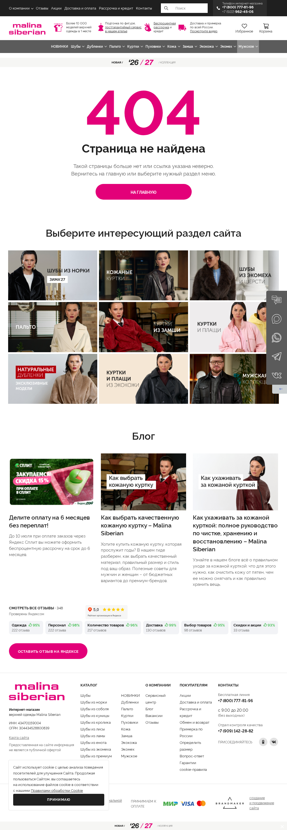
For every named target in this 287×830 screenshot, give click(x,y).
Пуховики (153, 47)
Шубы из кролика (95, 722)
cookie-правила (193, 769)
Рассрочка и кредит (116, 8)
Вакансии (154, 715)
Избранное (244, 31)
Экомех (226, 47)
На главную (143, 192)
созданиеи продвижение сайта (261, 802)
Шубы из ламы (92, 735)
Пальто (115, 47)
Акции (56, 8)
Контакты (144, 8)
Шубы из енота (93, 742)
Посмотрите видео (203, 31)
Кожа (171, 47)
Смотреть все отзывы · (36, 607)
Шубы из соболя (94, 708)
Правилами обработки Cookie (57, 791)
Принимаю (59, 800)
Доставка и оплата (80, 8)
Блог (149, 708)
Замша (188, 47)
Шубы (75, 47)
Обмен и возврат (194, 722)
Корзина (265, 31)
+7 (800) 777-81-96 (235, 700)
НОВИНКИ (59, 47)
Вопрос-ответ (192, 755)
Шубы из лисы (92, 728)
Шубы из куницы (94, 715)
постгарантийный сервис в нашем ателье (123, 29)
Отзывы (42, 8)
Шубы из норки (93, 701)
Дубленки (95, 47)
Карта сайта (19, 737)
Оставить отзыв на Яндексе (48, 651)
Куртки (133, 47)
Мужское (246, 47)
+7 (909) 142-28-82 (235, 730)
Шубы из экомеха (95, 748)
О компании (19, 8)
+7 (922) (237, 12)
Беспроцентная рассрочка (165, 25)
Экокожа (207, 47)
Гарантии (188, 762)
